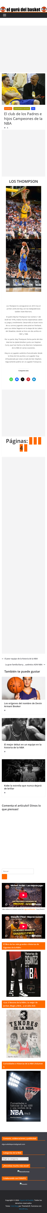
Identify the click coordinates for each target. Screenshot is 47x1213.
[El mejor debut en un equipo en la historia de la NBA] (23, 719)
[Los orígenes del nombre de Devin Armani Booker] (23, 678)
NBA (33, 108)
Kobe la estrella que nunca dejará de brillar (23, 787)
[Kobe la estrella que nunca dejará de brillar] (23, 761)
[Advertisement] (23, 49)
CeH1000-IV (8, 108)
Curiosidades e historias (21, 108)
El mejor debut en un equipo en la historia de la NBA (23, 746)
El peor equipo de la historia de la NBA (21, 658)
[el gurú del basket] (23, 8)
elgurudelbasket (29, 909)
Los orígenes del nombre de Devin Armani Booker (23, 705)
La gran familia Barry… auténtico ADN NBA (23, 664)
